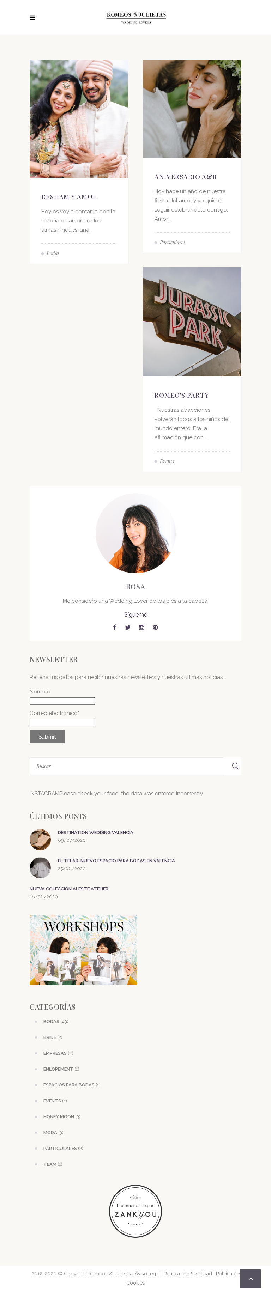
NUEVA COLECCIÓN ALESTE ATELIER (69, 889)
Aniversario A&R (186, 176)
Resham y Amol (69, 196)
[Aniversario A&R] (192, 108)
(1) (61, 1069)
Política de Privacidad (188, 1273)
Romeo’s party (182, 395)
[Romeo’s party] (192, 321)
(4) (58, 1053)
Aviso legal (147, 1273)
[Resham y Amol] (79, 118)
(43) (55, 1021)
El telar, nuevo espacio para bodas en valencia (116, 860)
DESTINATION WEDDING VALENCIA (95, 832)
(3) (61, 1116)
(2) (52, 1037)
